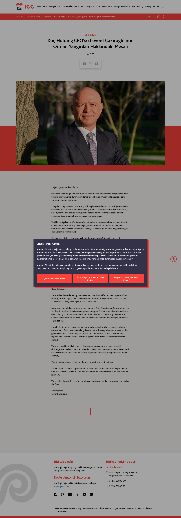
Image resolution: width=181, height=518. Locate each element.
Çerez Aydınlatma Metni (88, 268)
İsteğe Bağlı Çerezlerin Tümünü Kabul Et (127, 278)
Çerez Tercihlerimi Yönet (54, 279)
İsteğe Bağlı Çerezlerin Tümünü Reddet (90, 278)
